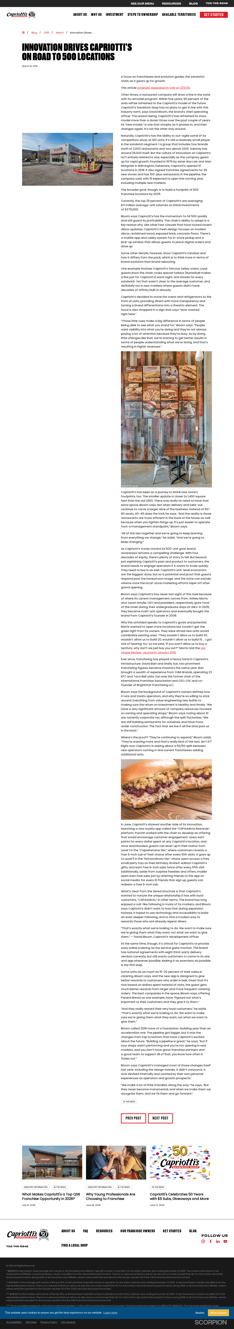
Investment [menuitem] (115, 14)
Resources (171, 3)
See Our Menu (142, 3)
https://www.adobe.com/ (140, 1314)
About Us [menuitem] (80, 14)
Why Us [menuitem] (96, 14)
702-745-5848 (217, 3)
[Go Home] (23, 32)
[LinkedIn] (218, 1241)
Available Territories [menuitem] (179, 14)
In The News (129, 1101)
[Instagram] (203, 1241)
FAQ (85, 1231)
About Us (68, 1231)
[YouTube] (225, 1241)
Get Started (214, 15)
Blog (193, 3)
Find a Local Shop (74, 1245)
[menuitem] (80, 15)
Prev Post (134, 1118)
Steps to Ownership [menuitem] (143, 14)
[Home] (21, 15)
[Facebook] (210, 1241)
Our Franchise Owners (137, 1231)
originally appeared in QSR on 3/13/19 (163, 88)
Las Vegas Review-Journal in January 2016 (163, 650)
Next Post (160, 1118)
